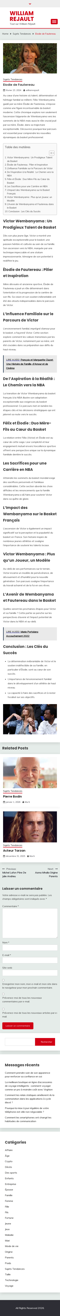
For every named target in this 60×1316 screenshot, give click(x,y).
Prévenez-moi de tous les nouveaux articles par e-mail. (30, 1014)
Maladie (9, 1234)
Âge (7, 1155)
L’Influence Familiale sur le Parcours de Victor (30, 168)
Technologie (11, 1280)
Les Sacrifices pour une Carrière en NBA (27, 186)
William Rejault (22, 16)
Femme (9, 1200)
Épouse (9, 1189)
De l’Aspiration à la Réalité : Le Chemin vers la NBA (30, 174)
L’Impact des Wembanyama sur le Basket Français (28, 192)
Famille (8, 1195)
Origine (9, 1251)
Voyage (9, 1285)
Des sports (11, 1172)
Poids (8, 1263)
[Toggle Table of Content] (50, 153)
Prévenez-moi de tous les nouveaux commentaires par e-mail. (22, 999)
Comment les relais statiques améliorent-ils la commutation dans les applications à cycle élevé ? (29, 1098)
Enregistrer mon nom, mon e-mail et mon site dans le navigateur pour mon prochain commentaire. (29, 985)
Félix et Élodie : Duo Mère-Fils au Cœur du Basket (28, 181)
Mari (7, 1240)
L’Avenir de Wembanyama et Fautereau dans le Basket (30, 206)
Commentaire (10, 906)
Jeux (7, 1229)
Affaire (9, 1150)
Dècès (8, 1166)
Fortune (9, 1217)
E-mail (6, 955)
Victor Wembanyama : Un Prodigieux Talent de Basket (29, 159)
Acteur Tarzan (14, 850)
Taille (8, 1274)
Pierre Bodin (12, 796)
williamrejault (32, 90)
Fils (6, 1212)
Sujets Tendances (12, 79)
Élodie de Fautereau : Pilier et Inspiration (27, 164)
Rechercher (46, 1041)
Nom (5, 942)
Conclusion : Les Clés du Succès (24, 211)
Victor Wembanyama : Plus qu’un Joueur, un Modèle (29, 199)
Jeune (8, 1223)
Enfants (9, 1178)
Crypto (8, 1161)
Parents (9, 1257)
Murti (27, 802)
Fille (7, 1206)
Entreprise (10, 1184)
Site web (7, 967)
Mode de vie (11, 1246)
